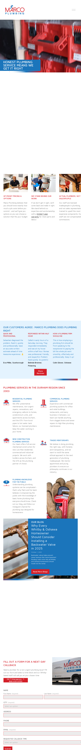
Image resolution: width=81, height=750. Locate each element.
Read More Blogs (40, 572)
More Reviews (40, 372)
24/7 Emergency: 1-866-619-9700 (16, 680)
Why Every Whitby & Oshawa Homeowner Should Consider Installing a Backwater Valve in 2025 (44, 537)
